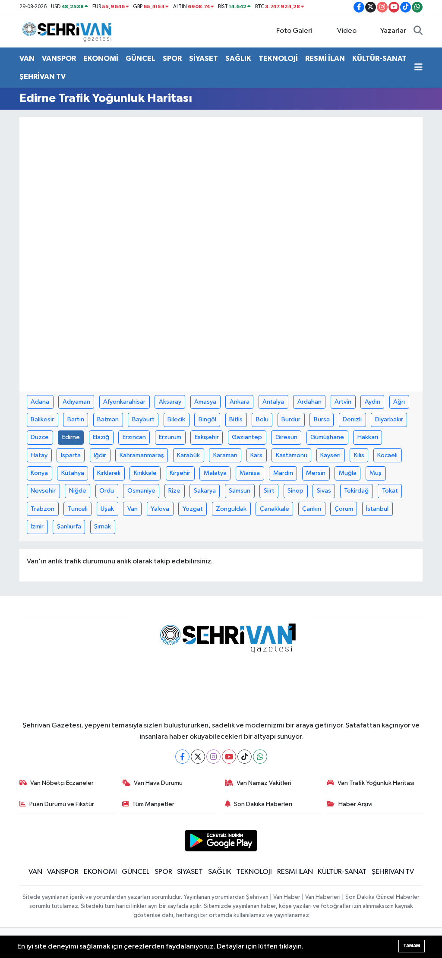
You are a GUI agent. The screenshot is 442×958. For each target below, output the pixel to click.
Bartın (75, 419)
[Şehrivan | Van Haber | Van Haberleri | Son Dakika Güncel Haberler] (69, 31)
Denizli (352, 419)
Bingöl (207, 419)
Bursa (322, 419)
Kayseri (330, 455)
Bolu (262, 419)
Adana (40, 401)
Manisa (250, 473)
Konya (39, 473)
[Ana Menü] (418, 67)
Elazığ (101, 437)
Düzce (40, 437)
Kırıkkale (145, 473)
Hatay (39, 455)
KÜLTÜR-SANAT (379, 58)
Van (132, 509)
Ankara (239, 401)
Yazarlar (393, 31)
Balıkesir (42, 419)
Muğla (348, 473)
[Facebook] (182, 756)
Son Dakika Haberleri (263, 804)
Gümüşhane (327, 437)
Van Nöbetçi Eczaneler (62, 783)
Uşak (107, 509)
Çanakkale (274, 509)
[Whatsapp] (260, 756)
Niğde (77, 490)
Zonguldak (231, 509)
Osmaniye (141, 490)
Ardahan (309, 401)
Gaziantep (247, 437)
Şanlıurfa (69, 526)
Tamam (411, 945)
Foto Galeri (294, 31)
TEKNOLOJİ (278, 58)
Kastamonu (291, 455)
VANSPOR (59, 58)
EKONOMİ (100, 58)
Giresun (286, 437)
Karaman (225, 455)
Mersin (315, 473)
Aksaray (170, 401)
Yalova (160, 509)
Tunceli (78, 509)
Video (347, 31)
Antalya (273, 401)
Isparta (71, 455)
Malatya (215, 473)
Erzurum (170, 437)
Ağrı (399, 401)
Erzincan (134, 437)
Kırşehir (180, 473)
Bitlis (236, 419)
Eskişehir (207, 437)
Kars (256, 455)
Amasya (205, 401)
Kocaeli (387, 455)
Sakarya (205, 490)
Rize (174, 490)
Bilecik (176, 419)
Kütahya (72, 473)
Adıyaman (76, 401)
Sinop (295, 490)
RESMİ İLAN (325, 58)
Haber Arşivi (355, 804)
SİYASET (203, 58)
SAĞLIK (238, 58)
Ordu (106, 490)
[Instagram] (213, 756)
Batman (108, 419)
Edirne (71, 437)
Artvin (343, 401)
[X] (198, 756)
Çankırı (311, 509)
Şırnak (102, 526)
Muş (375, 473)
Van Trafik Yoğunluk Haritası (376, 783)
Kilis (359, 455)
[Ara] (418, 31)
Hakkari (367, 437)
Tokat (390, 490)
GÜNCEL (140, 58)
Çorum (344, 509)
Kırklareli (108, 473)
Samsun (239, 490)
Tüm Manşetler (153, 804)
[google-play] (221, 840)
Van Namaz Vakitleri (264, 783)
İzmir (37, 526)
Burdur (290, 419)
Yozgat (193, 509)
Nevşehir (43, 490)
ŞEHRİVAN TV (42, 76)
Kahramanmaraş (142, 455)
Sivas (324, 490)
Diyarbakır (389, 419)
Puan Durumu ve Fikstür (61, 804)
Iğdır (100, 455)
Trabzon (42, 509)
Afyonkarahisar (124, 401)
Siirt (269, 490)
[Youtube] (229, 756)
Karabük (188, 455)
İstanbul (377, 509)
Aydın (372, 401)
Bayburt (143, 419)
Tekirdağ (356, 490)
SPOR (172, 58)
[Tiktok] (244, 756)
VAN (27, 58)
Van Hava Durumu (158, 783)
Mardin (283, 473)
